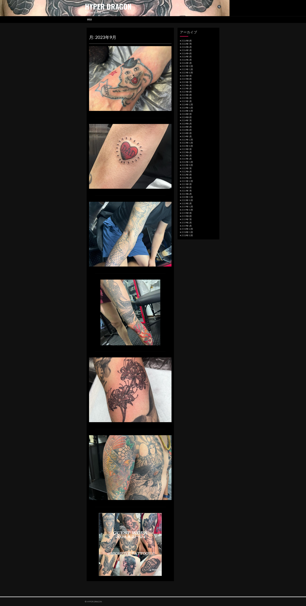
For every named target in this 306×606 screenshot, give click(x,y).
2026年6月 (186, 47)
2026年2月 (186, 59)
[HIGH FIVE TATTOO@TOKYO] (130, 544)
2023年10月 (187, 146)
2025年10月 (187, 72)
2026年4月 (186, 53)
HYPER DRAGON (108, 6)
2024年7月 (186, 120)
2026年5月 (186, 50)
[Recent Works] (130, 78)
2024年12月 (187, 104)
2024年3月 (186, 133)
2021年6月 (186, 194)
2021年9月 (186, 184)
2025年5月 (186, 88)
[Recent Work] (130, 233)
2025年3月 (186, 95)
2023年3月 (186, 155)
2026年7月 (186, 43)
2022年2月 (186, 178)
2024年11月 (187, 107)
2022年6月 (186, 171)
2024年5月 (186, 127)
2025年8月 (186, 79)
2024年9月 (186, 114)
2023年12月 (187, 139)
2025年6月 (186, 85)
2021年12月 (187, 181)
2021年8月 (186, 187)
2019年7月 (186, 219)
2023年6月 (186, 152)
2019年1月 (186, 225)
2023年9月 (186, 149)
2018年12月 (187, 229)
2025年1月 (186, 101)
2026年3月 (186, 56)
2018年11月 (187, 232)
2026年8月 (186, 40)
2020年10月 (187, 200)
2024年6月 (186, 123)
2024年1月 (186, 136)
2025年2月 (186, 98)
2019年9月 (186, 213)
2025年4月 (186, 91)
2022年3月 (186, 174)
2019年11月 (187, 206)
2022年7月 (186, 168)
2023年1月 (186, 158)
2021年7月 (186, 190)
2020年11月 (187, 197)
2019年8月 (186, 216)
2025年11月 (187, 69)
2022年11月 (187, 162)
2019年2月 (186, 222)
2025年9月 (186, 75)
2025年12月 (187, 66)
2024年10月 (187, 110)
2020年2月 (186, 203)
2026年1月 (186, 63)
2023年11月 (187, 142)
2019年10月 (187, 209)
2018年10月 (187, 235)
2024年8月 (186, 117)
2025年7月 (186, 82)
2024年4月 (186, 130)
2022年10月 (187, 165)
